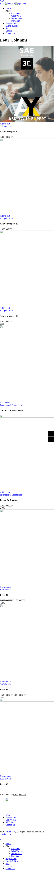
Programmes (11, 817)
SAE (8, 815)
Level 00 (4, 689)
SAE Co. (11, 832)
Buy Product (5, 681)
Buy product (5, 587)
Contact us (10, 825)
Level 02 (4, 784)
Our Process (11, 820)
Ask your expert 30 (9, 131)
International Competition (11, 405)
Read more (5, 402)
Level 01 (4, 595)
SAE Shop (10, 822)
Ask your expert (7, 126)
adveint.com (5, 834)
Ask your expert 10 (9, 316)
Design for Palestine (9, 500)
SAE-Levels (5, 589)
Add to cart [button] (5, 124)
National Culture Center (11, 410)
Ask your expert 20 (9, 224)
